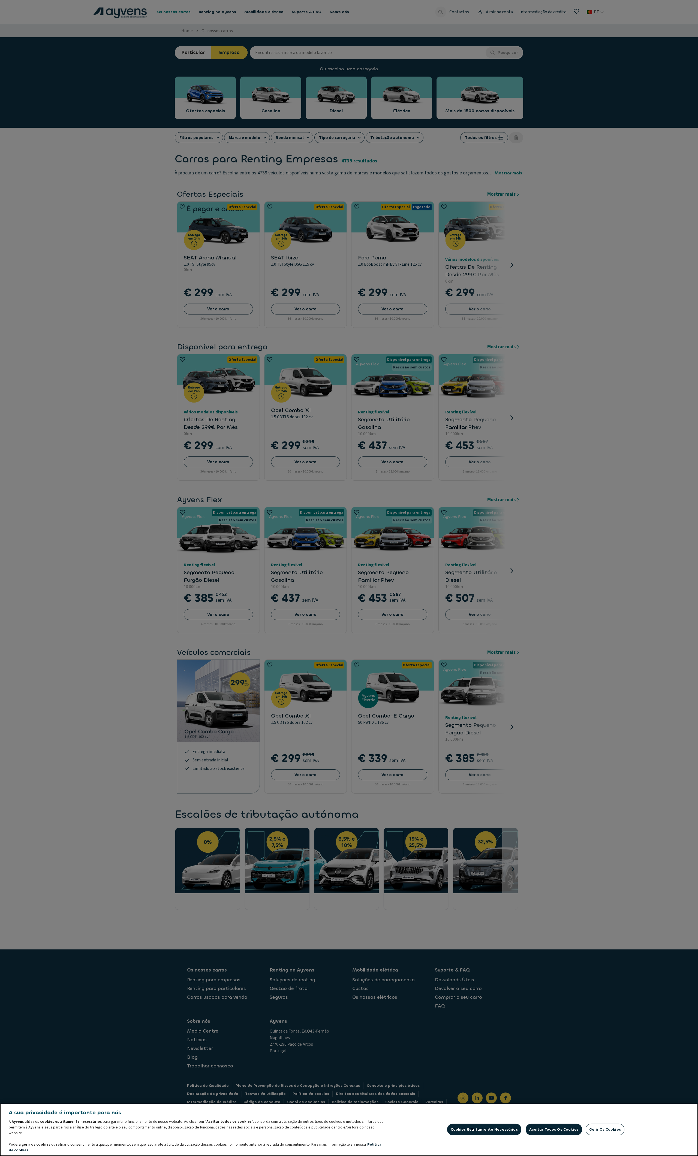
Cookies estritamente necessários (484, 1129)
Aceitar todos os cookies (554, 1129)
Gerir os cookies (605, 1129)
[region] (349, 1130)
